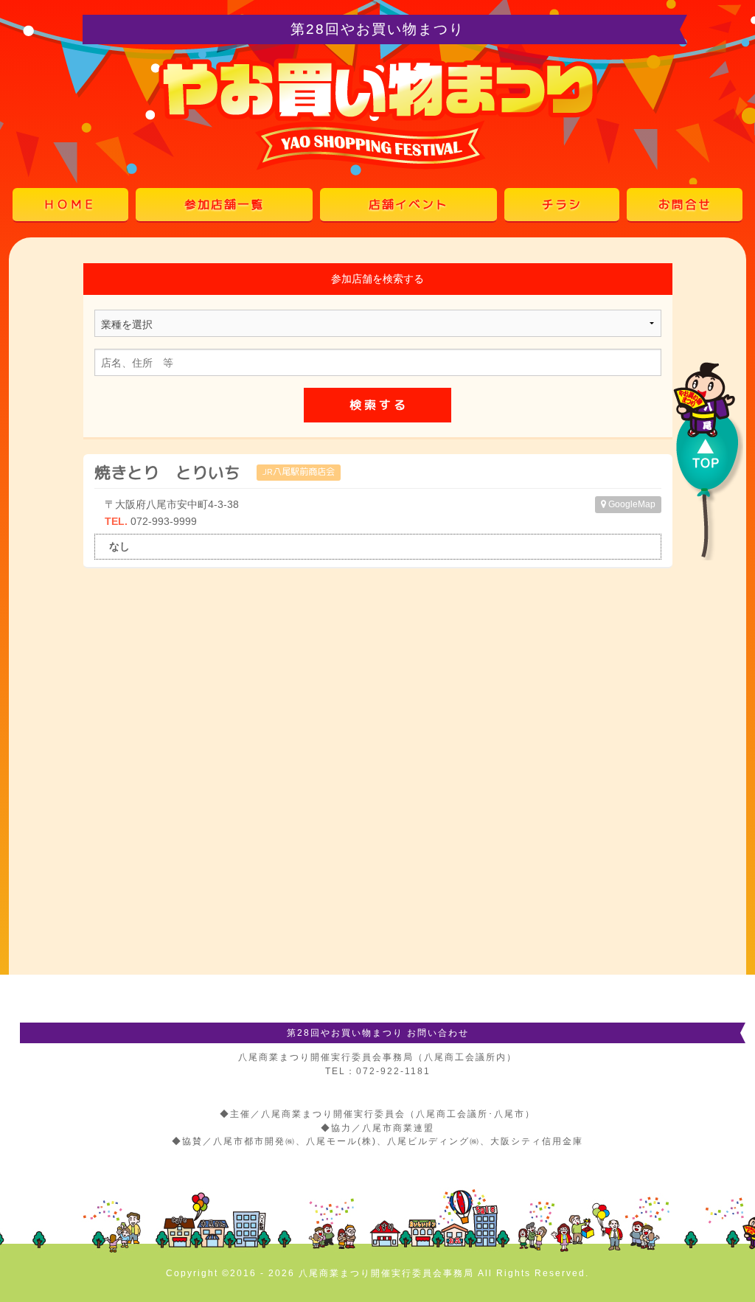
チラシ (562, 204)
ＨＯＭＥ (70, 204)
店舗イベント (408, 204)
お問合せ (684, 204)
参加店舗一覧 (224, 204)
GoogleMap (630, 504)
